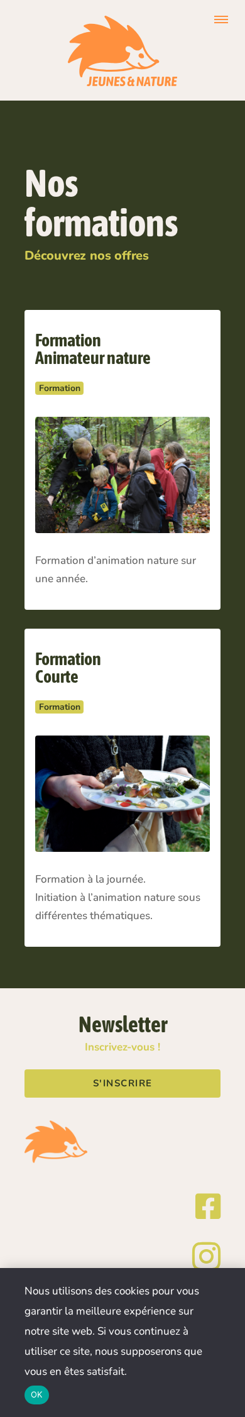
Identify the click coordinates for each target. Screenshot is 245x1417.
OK (37, 1394)
